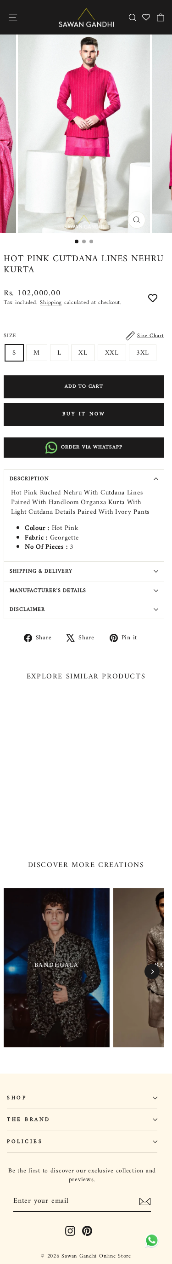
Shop (17, 1098)
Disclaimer (27, 609)
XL (82, 353)
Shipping (51, 303)
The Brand (28, 1119)
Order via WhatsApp (91, 447)
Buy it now (84, 414)
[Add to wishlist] (153, 299)
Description (29, 478)
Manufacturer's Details (48, 590)
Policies (25, 1141)
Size (84, 335)
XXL (112, 353)
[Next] (152, 971)
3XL (142, 353)
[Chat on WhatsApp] (150, 1241)
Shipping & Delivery (41, 571)
